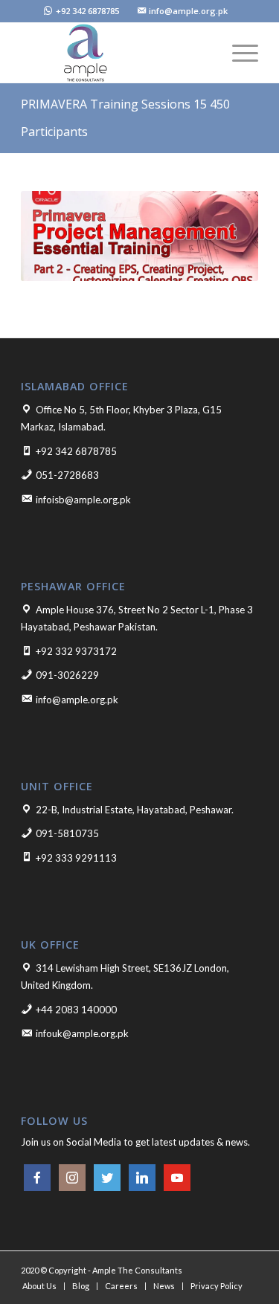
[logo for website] (116, 53)
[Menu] (237, 53)
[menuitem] (81, 11)
